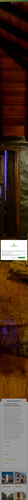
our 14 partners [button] (8, 250)
